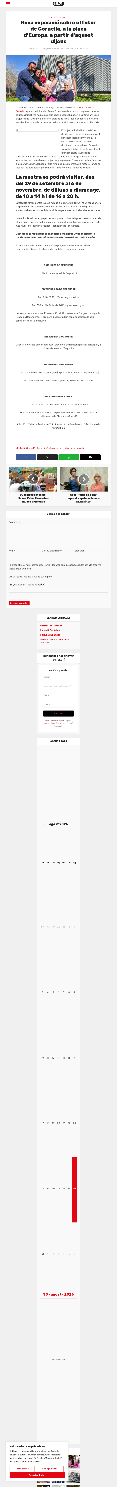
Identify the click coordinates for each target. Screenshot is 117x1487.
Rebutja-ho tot (49, 1469)
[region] (37, 1461)
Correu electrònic (52, 550)
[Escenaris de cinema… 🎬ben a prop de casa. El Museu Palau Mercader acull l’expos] (73, 1476)
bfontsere (73, 48)
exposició (43, 448)
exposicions (57, 448)
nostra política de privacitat (55, 723)
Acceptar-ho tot (37, 1475)
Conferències (58, 17)
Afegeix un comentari (53, 48)
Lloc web (79, 550)
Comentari (14, 522)
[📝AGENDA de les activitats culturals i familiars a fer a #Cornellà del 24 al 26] (73, 1461)
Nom (12, 550)
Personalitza (22, 1469)
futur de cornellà (75, 448)
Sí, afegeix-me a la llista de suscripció (31, 576)
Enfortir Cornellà (26, 448)
